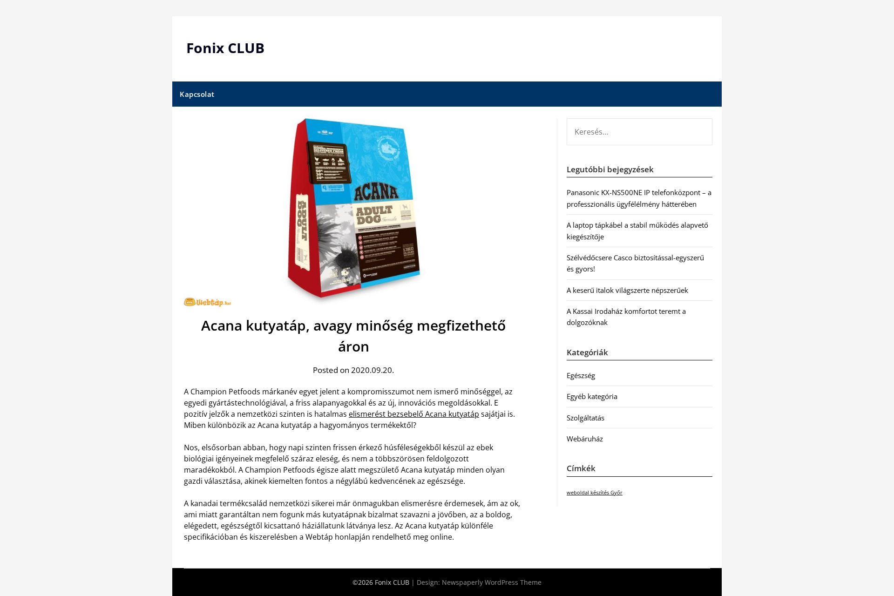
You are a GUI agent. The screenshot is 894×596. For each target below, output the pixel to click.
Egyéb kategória (592, 396)
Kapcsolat (197, 94)
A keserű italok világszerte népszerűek (627, 290)
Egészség (581, 375)
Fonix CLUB (225, 47)
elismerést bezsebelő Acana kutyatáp (414, 414)
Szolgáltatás (585, 417)
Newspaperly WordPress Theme (492, 582)
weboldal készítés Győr (595, 492)
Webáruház (585, 438)
